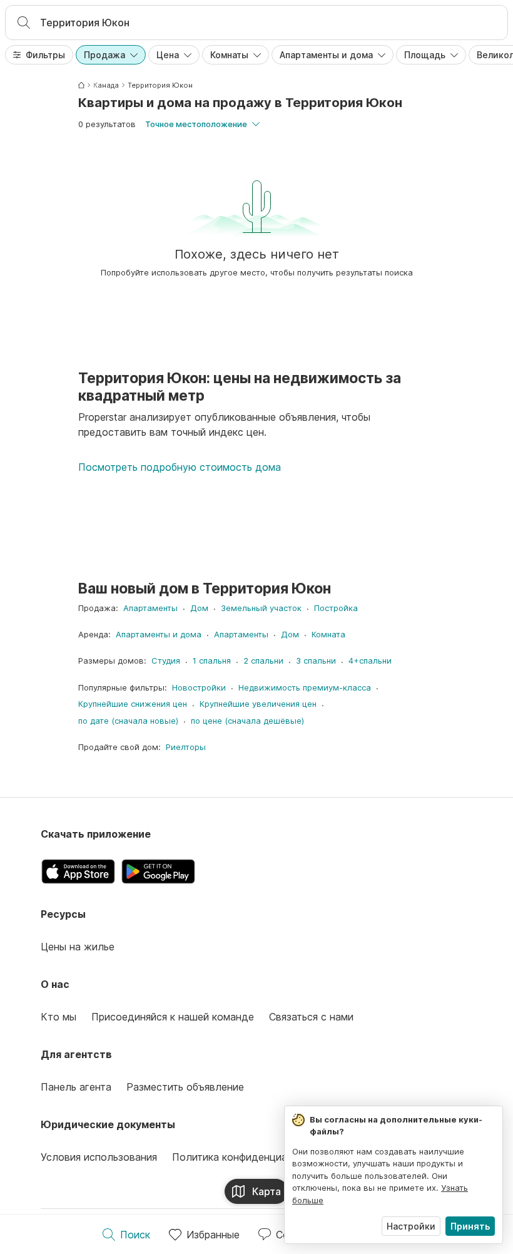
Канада (106, 85)
